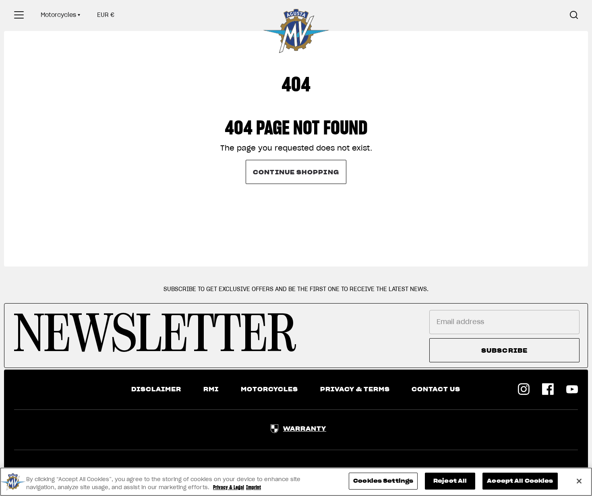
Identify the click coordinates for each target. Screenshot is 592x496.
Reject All (450, 480)
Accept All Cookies (520, 480)
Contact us (436, 389)
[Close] (579, 481)
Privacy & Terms (355, 389)
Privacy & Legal (228, 487)
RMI (211, 389)
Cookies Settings (383, 480)
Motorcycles (58, 15)
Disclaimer (156, 389)
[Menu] (19, 15)
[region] (296, 481)
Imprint (253, 487)
